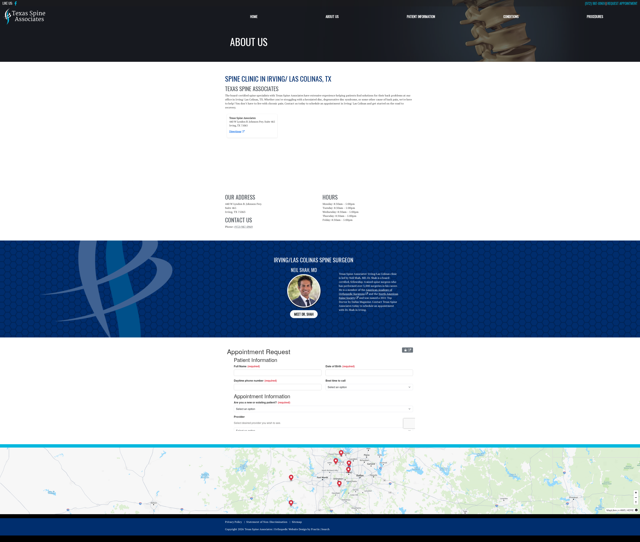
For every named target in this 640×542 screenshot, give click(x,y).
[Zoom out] (636, 497)
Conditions (511, 16)
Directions (235, 131)
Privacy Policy (233, 522)
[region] (320, 481)
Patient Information (421, 16)
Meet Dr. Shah (304, 314)
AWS (623, 510)
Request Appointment (622, 3)
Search (325, 529)
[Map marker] (291, 503)
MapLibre (611, 510)
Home (254, 16)
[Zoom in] (636, 492)
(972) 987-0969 (595, 3)
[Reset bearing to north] (636, 502)
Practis (315, 529)
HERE (630, 510)
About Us (332, 16)
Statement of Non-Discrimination (266, 522)
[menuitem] (254, 16)
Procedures (595, 16)
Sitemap (297, 522)
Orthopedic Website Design (290, 529)
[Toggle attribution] (636, 510)
